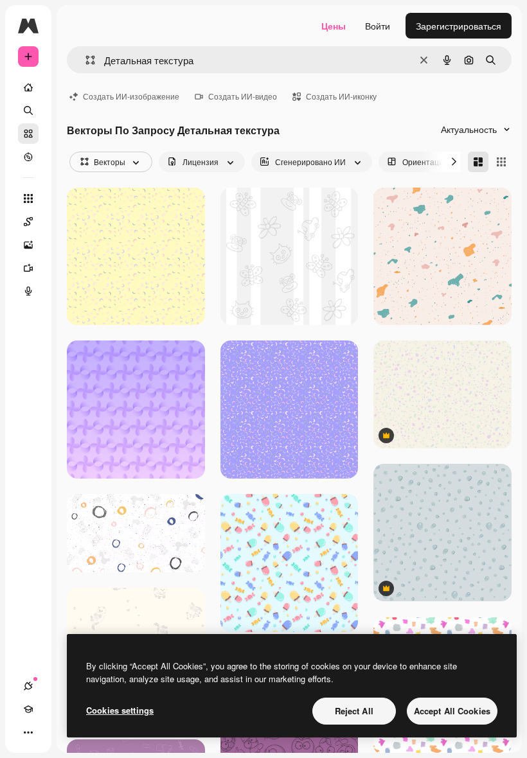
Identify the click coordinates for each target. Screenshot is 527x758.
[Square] (501, 162)
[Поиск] (28, 110)
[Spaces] (28, 221)
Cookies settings (120, 710)
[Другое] (28, 732)
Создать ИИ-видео (242, 96)
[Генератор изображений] (28, 244)
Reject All (354, 711)
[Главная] (28, 87)
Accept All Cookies (452, 711)
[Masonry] (478, 162)
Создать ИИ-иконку (341, 96)
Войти (377, 25)
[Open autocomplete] (85, 60)
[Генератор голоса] (28, 291)
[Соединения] (28, 686)
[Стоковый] (28, 133)
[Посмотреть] (28, 156)
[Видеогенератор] (28, 268)
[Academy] (28, 709)
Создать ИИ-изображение (131, 96)
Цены (333, 25)
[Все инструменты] (28, 198)
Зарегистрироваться (458, 25)
